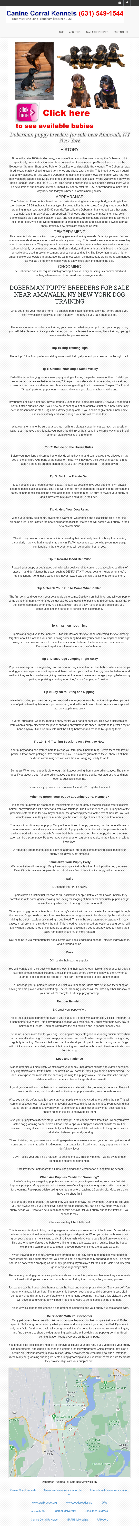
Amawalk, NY (38, 1511)
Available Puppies (97, 32)
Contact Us (121, 32)
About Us (75, 32)
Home (60, 32)
